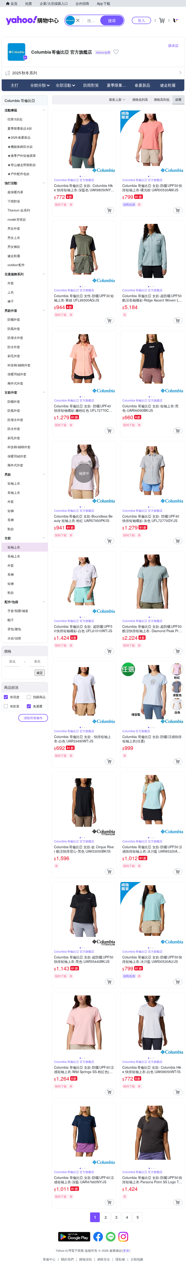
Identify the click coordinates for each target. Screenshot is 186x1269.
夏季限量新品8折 (118, 85)
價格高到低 (162, 99)
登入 (141, 20)
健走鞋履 (168, 85)
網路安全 (103, 1259)
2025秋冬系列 (24, 73)
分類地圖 (137, 1259)
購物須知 (85, 1259)
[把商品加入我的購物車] (109, 210)
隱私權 (120, 1259)
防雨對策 (91, 85)
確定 (40, 672)
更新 (126, 1250)
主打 (14, 85)
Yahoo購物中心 (32, 20)
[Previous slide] (55, 142)
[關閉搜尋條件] (78, 20)
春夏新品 (142, 85)
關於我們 (67, 1259)
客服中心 (49, 1259)
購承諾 (173, 45)
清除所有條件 (33, 717)
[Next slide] (113, 142)
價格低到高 (140, 99)
